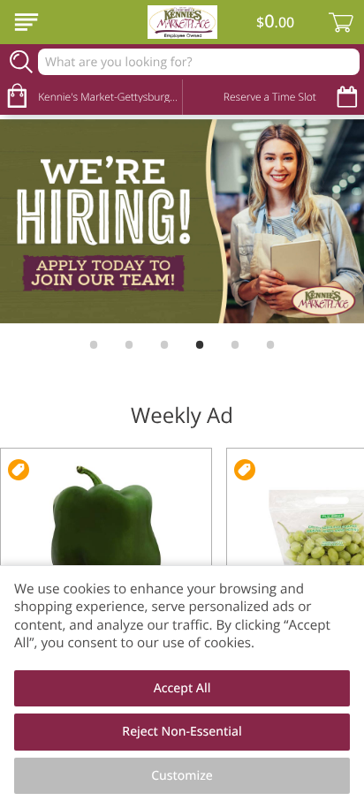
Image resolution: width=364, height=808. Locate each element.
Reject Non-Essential (181, 731)
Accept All (182, 688)
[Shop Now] (26, 22)
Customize (182, 775)
